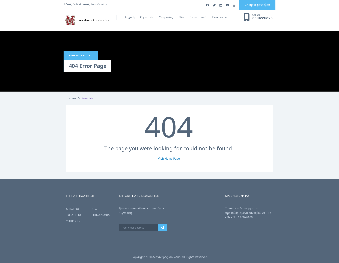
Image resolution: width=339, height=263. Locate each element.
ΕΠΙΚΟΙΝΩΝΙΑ (100, 215)
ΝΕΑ (94, 209)
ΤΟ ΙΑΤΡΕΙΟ (73, 215)
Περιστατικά (198, 17)
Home (72, 98)
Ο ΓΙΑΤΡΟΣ (73, 209)
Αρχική (130, 17)
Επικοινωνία (221, 17)
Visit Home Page (169, 158)
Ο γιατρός (146, 17)
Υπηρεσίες (166, 17)
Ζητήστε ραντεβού (257, 5)
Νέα (181, 17)
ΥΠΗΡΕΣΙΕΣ (73, 221)
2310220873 (262, 18)
